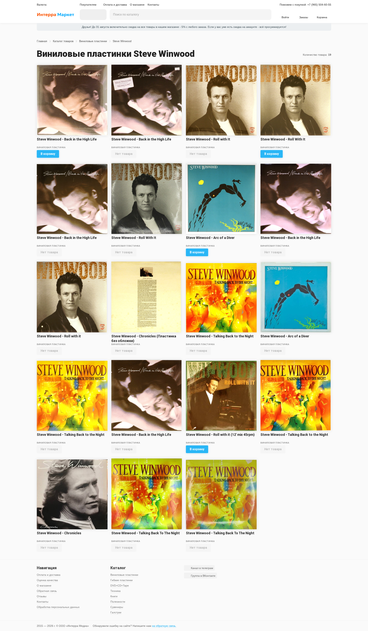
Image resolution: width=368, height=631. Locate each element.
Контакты (153, 4)
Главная (42, 41)
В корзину (48, 154)
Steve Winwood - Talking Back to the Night (220, 336)
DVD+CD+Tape (119, 585)
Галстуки (115, 612)
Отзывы (41, 596)
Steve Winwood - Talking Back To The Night (145, 533)
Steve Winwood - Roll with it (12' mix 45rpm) (220, 435)
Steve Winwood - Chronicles (59, 533)
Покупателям (88, 4)
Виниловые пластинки (93, 41)
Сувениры (116, 607)
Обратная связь (47, 590)
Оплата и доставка (115, 4)
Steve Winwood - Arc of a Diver (210, 238)
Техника (115, 590)
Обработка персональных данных (58, 607)
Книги (113, 596)
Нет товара (123, 154)
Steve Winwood (122, 41)
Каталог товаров (63, 41)
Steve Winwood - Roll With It (282, 139)
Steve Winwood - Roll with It (208, 139)
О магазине (137, 4)
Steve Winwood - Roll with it (59, 336)
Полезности (117, 601)
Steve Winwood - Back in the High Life (67, 139)
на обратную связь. (164, 625)
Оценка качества (47, 580)
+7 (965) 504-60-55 (319, 4)
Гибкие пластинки (121, 580)
